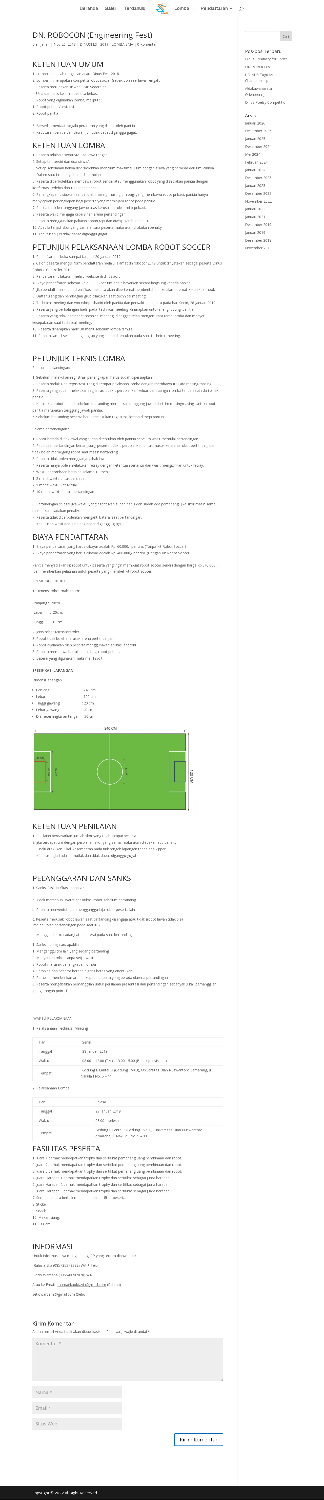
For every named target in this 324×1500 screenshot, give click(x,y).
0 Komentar (147, 44)
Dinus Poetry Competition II (268, 102)
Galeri (111, 9)
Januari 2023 (255, 185)
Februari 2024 (256, 162)
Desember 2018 (258, 240)
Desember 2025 (258, 130)
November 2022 (258, 201)
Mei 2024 (252, 154)
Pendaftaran (214, 9)
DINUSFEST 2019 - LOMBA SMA (106, 44)
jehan (45, 44)
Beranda (89, 9)
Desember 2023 (258, 177)
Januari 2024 (255, 169)
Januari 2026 (255, 123)
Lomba (181, 9)
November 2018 (258, 247)
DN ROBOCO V (257, 66)
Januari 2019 (255, 232)
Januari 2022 (255, 208)
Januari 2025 (255, 138)
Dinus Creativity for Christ (266, 59)
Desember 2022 (258, 193)
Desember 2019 (258, 224)
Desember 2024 (258, 146)
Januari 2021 (255, 216)
